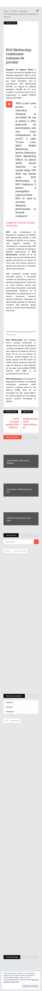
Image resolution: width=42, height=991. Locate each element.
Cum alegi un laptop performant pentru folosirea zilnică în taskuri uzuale (20, 591)
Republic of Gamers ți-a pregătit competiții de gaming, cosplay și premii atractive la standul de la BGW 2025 (28, 884)
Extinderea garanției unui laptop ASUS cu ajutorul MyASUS (20, 603)
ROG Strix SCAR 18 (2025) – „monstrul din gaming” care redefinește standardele (18, 683)
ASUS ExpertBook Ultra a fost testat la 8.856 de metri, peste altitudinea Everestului (27, 780)
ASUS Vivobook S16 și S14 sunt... (19, 519)
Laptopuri (9, 707)
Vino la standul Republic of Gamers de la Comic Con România (27, 925)
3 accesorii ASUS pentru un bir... (19, 490)
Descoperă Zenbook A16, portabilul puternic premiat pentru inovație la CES (18, 624)
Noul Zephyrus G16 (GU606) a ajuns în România (27, 748)
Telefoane (9, 702)
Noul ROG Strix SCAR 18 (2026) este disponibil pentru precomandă (26, 763)
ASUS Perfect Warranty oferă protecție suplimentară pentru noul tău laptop (27, 799)
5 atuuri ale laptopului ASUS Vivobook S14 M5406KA (19, 672)
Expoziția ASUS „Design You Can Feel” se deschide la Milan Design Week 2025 (27, 942)
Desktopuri (10, 711)
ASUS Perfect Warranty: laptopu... (18, 461)
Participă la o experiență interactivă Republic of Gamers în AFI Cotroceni (26, 907)
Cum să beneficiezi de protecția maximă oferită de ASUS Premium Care (21, 579)
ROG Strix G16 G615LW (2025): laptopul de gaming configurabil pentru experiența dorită (20, 636)
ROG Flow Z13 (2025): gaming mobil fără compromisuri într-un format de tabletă (20, 648)
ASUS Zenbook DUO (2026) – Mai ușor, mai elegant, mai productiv (27, 815)
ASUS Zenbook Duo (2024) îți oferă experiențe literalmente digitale (21, 558)
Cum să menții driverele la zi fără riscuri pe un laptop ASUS (20, 613)
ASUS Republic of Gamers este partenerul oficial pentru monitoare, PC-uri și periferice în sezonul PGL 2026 (28, 860)
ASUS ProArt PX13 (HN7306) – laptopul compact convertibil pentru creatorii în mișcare (19, 661)
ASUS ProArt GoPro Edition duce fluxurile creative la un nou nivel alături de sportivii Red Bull (28, 733)
